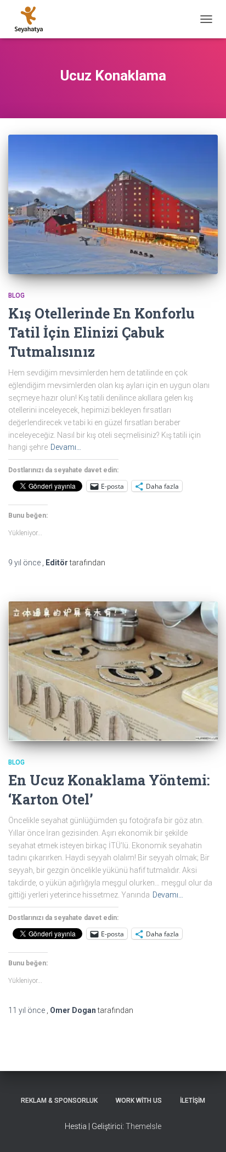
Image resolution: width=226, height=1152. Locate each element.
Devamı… (65, 447)
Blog (16, 295)
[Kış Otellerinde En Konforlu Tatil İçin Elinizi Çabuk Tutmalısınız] (113, 204)
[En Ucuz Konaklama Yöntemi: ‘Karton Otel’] (113, 671)
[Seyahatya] (33, 19)
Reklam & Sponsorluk (59, 1100)
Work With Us (139, 1100)
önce (25, 562)
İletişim (192, 1100)
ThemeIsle (143, 1126)
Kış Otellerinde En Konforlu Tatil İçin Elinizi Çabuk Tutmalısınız (101, 332)
